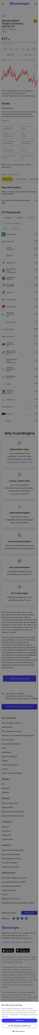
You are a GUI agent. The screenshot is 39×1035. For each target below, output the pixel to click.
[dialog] (19, 1018)
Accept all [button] (19, 1020)
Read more (5, 1017)
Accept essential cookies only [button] (19, 1026)
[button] (19, 1031)
